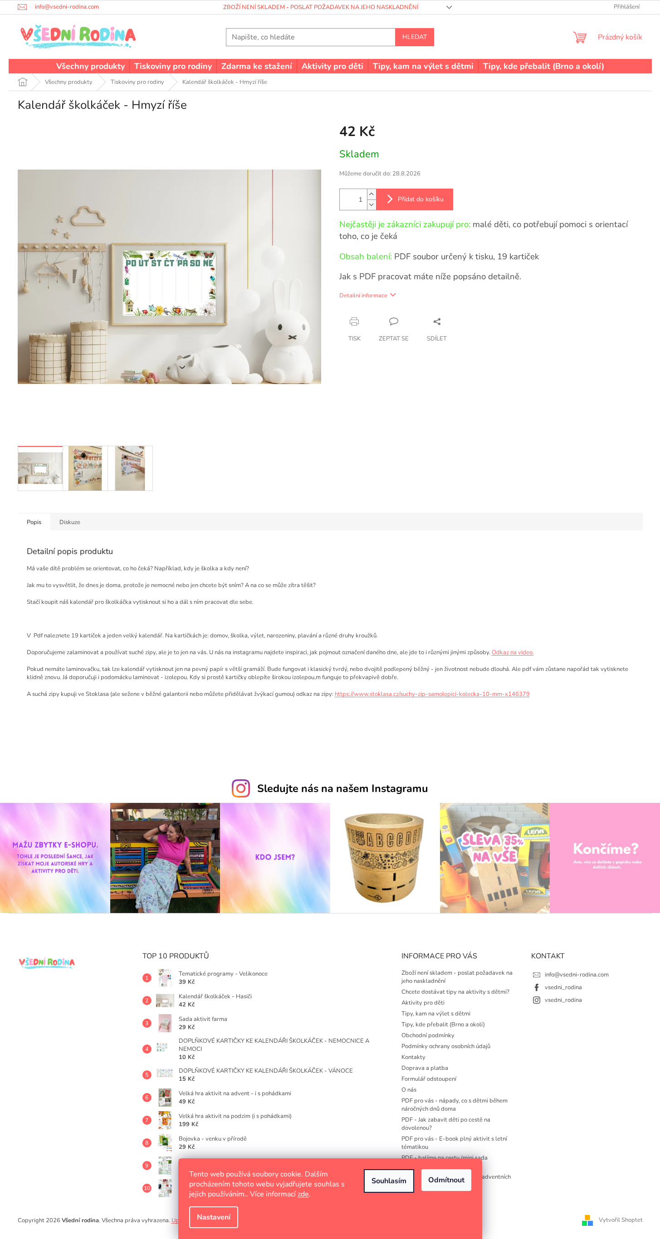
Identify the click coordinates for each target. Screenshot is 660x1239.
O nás (408, 1090)
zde (303, 1194)
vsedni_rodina (563, 987)
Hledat (414, 37)
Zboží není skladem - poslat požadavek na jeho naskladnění (320, 7)
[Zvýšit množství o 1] (371, 194)
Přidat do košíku (421, 199)
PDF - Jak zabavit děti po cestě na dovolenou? (445, 1124)
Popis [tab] (34, 522)
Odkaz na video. (513, 652)
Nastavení (213, 1217)
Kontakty (413, 1057)
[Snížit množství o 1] (371, 204)
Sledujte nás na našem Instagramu (342, 788)
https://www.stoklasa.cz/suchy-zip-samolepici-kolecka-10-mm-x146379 (432, 694)
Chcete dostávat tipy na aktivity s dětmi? (455, 992)
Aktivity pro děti (423, 1003)
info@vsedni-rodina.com (577, 975)
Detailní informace (363, 296)
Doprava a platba (424, 1068)
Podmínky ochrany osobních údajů (445, 1046)
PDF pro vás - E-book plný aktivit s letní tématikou (454, 1143)
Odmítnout (446, 1180)
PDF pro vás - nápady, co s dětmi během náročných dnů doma (454, 1105)
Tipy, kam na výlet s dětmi (435, 1014)
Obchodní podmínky (428, 1035)
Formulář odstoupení (428, 1079)
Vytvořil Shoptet (621, 1220)
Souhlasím (389, 1181)
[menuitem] (90, 66)
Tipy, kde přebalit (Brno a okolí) (443, 1024)
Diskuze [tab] (69, 522)
